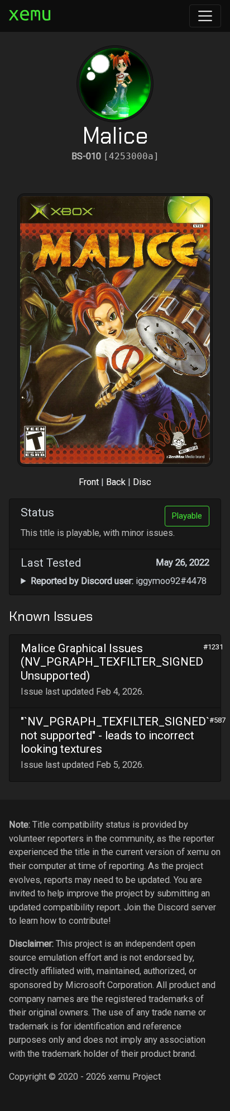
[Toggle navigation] (205, 15)
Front (89, 482)
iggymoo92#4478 (119, 581)
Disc (142, 482)
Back (116, 482)
